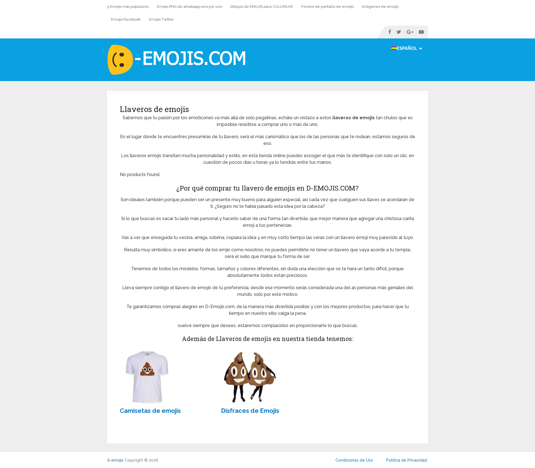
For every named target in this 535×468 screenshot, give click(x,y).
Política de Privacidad (406, 460)
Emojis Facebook (126, 19)
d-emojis (115, 460)
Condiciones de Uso (354, 460)
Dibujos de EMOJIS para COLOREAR (261, 6)
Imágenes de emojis (380, 6)
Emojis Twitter (161, 19)
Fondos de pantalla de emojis (327, 6)
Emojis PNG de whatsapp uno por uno (189, 6)
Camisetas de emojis (150, 410)
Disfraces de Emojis (250, 410)
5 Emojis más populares (128, 6)
